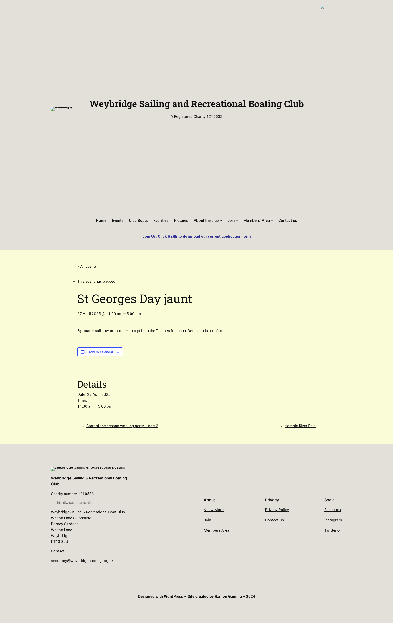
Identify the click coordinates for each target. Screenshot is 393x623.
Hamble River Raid (300, 426)
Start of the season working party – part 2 (122, 426)
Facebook (332, 509)
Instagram (333, 520)
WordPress (173, 596)
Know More (214, 509)
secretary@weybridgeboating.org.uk (82, 560)
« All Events (87, 266)
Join (207, 520)
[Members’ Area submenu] (272, 220)
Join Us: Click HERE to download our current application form (196, 236)
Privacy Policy (277, 509)
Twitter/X (332, 530)
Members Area (216, 530)
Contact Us (274, 520)
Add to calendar (100, 352)
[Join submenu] (237, 220)
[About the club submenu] (221, 220)
